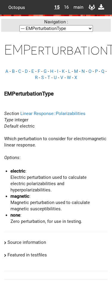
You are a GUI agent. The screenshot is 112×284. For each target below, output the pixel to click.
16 (66, 7)
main (76, 7)
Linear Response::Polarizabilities (52, 113)
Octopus (16, 7)
